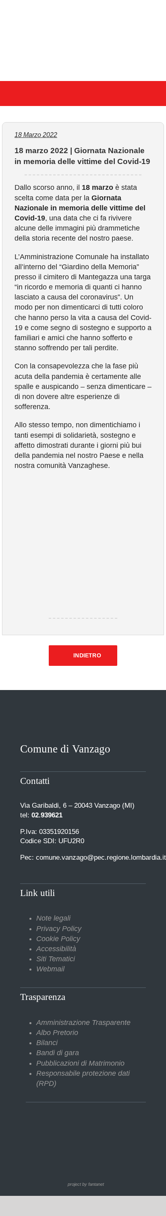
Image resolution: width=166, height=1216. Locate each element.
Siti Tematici (55, 959)
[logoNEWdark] (83, 12)
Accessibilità (56, 949)
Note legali (53, 918)
